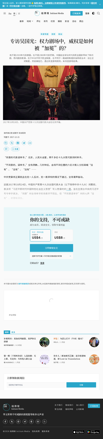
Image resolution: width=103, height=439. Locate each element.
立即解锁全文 (51, 248)
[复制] (6, 143)
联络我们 (69, 405)
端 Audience (9, 362)
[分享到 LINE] (30, 143)
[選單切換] (32, 21)
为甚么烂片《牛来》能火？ (69, 338)
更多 (13, 332)
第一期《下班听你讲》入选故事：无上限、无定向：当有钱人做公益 (20, 357)
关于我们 (58, 405)
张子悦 (56, 362)
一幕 (68, 189)
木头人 (56, 342)
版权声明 (69, 409)
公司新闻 (80, 409)
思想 (53, 34)
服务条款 (46, 431)
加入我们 (80, 405)
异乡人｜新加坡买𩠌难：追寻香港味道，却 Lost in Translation (70, 357)
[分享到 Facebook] (18, 143)
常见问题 (58, 409)
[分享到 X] (12, 143)
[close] (100, 4)
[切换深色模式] (92, 13)
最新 (7, 332)
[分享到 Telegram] (24, 143)
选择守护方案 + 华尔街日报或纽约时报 (47, 256)
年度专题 (44, 34)
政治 (60, 34)
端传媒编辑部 (23, 283)
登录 (42, 262)
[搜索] (97, 13)
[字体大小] (9, 13)
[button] (29, 21)
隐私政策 (36, 431)
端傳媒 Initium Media (20, 431)
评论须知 (12, 315)
